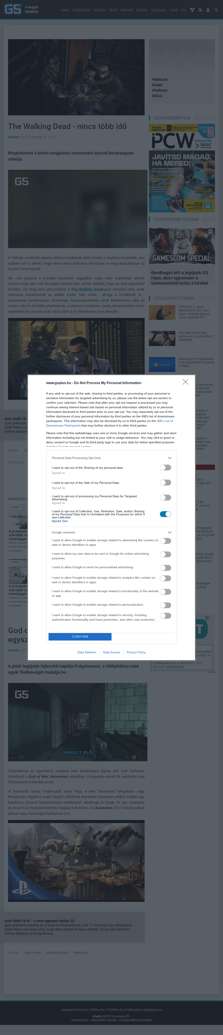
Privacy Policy (136, 652)
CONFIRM (80, 636)
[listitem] (111, 458)
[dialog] (111, 517)
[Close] (187, 383)
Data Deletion (87, 652)
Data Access (111, 652)
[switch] (165, 467)
